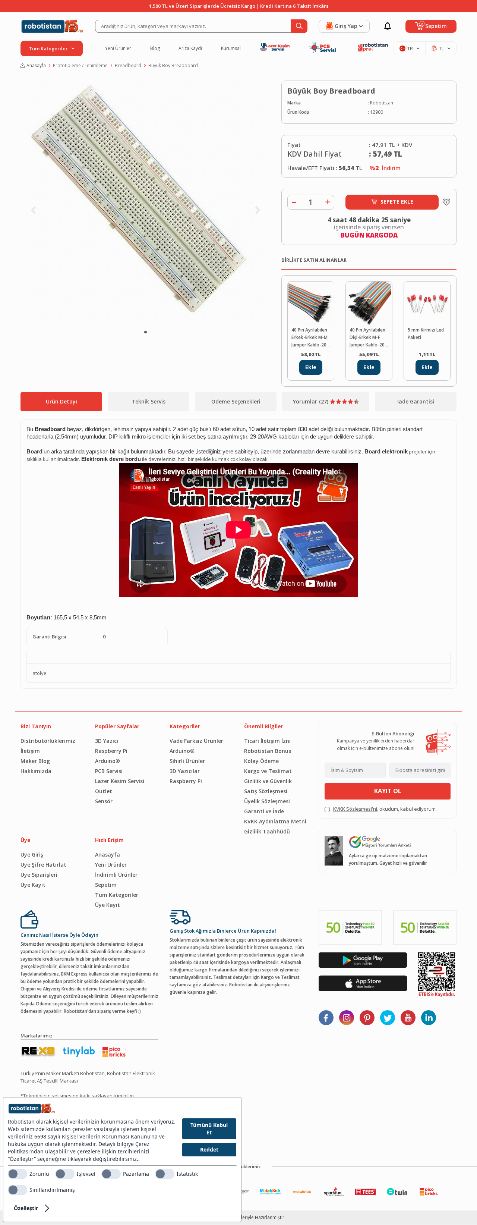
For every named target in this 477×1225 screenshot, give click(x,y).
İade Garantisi (415, 401)
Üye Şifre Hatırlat (43, 864)
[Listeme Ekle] (445, 202)
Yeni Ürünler (118, 48)
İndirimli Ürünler (116, 874)
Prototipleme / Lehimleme (80, 65)
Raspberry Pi (111, 750)
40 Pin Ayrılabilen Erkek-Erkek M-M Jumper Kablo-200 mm (310, 338)
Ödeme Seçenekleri (235, 401)
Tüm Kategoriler (116, 894)
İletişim (30, 750)
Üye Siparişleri (38, 874)
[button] (145, 332)
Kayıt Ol (387, 791)
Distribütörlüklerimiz (47, 740)
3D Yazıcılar (185, 771)
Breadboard (128, 65)
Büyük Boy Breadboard (173, 65)
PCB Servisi (109, 771)
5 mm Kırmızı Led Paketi (426, 333)
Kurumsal (231, 48)
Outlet (103, 791)
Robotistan (381, 103)
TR (410, 48)
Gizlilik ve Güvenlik (268, 781)
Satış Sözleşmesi (265, 791)
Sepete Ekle (396, 201)
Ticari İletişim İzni (267, 740)
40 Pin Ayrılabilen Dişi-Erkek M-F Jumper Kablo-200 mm (368, 338)
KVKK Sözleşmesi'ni (355, 808)
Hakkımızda (35, 771)
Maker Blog (35, 760)
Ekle (310, 367)
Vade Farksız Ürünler (196, 740)
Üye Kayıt (32, 884)
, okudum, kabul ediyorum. (385, 808)
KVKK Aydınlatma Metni (275, 821)
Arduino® (107, 760)
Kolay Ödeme (261, 760)
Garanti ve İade (264, 811)
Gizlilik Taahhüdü (267, 831)
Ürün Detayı (61, 401)
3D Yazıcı (106, 740)
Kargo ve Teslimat (268, 771)
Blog (155, 48)
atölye (39, 673)
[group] (145, 202)
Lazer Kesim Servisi (119, 781)
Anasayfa (36, 65)
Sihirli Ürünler (187, 760)
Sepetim (106, 884)
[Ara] (299, 26)
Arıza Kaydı (190, 48)
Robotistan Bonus (267, 750)
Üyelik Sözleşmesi (267, 801)
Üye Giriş (31, 854)
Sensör (104, 801)
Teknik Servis (148, 401)
